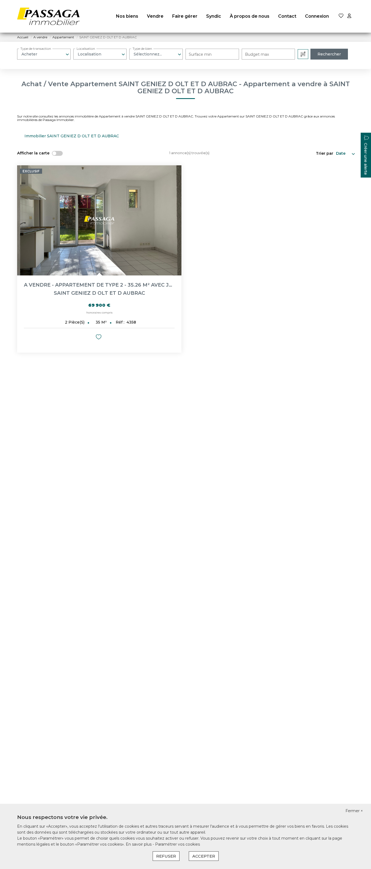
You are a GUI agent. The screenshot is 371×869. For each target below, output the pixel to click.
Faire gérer (184, 16)
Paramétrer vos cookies (177, 844)
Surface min (200, 54)
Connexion (317, 16)
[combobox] (43, 54)
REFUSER (166, 856)
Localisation (86, 48)
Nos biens (127, 16)
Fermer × (354, 810)
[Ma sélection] (341, 16)
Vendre (155, 16)
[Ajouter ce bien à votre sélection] (99, 338)
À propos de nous (249, 16)
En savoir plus (139, 844)
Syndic (213, 16)
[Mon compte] (349, 16)
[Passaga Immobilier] (48, 16)
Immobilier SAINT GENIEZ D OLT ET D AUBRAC (71, 136)
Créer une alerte (365, 159)
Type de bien (142, 48)
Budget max (257, 54)
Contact (287, 16)
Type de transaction (35, 48)
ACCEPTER (203, 856)
